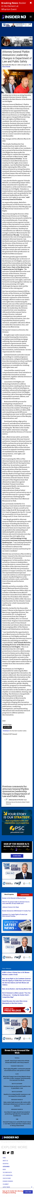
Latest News (25, 895)
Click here (6, 731)
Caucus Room (7, 1178)
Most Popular (9, 894)
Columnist (6, 1184)
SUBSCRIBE (17, 856)
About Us (5, 1160)
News (4, 1169)
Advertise (6, 1163)
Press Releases (6, 968)
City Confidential (8, 1175)
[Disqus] (17, 760)
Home (4, 1157)
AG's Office (7, 727)
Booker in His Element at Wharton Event (13, 6)
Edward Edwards (8, 1181)
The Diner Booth (7, 1172)
